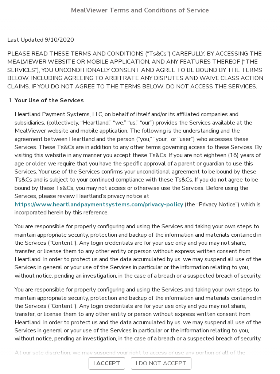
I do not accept (161, 363)
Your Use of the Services (49, 100)
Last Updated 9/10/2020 (40, 40)
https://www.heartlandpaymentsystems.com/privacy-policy (99, 205)
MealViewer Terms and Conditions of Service (140, 10)
